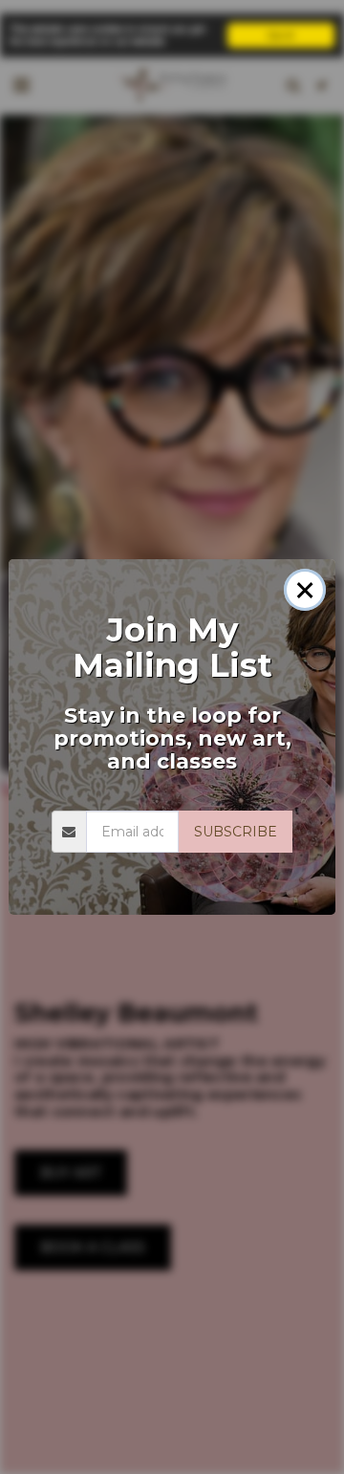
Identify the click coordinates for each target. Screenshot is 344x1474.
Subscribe (235, 831)
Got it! (281, 35)
